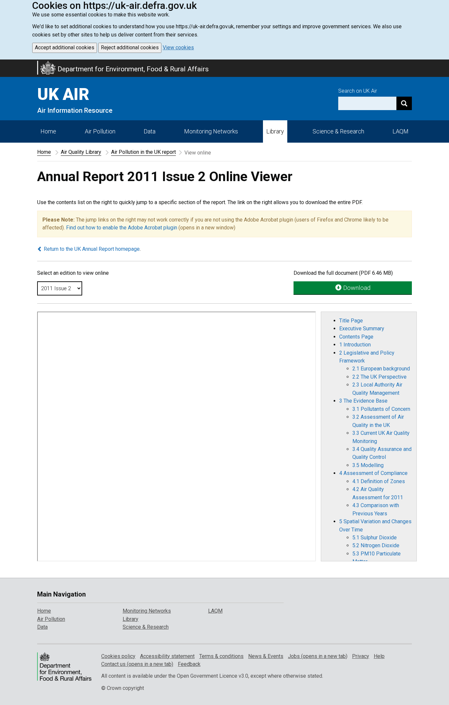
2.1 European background (381, 368)
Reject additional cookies (130, 47)
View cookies (178, 47)
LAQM (400, 131)
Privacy (360, 656)
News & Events (265, 656)
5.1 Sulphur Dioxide (374, 537)
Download (356, 288)
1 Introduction (355, 344)
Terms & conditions (221, 656)
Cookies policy (118, 656)
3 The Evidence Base (363, 401)
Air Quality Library (81, 152)
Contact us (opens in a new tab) (137, 664)
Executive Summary (361, 328)
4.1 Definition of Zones (378, 481)
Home (48, 131)
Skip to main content (4, 64)
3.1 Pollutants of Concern (381, 409)
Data (149, 131)
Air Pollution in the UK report (143, 152)
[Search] (404, 103)
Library (275, 131)
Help (379, 656)
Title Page (351, 320)
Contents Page (356, 337)
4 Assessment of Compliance (373, 473)
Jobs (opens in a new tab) (317, 656)
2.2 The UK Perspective (379, 377)
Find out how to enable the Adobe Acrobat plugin (121, 227)
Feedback (189, 664)
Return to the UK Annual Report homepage (91, 249)
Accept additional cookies (64, 47)
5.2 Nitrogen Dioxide (375, 545)
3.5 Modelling (368, 465)
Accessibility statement (167, 656)
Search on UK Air (357, 91)
